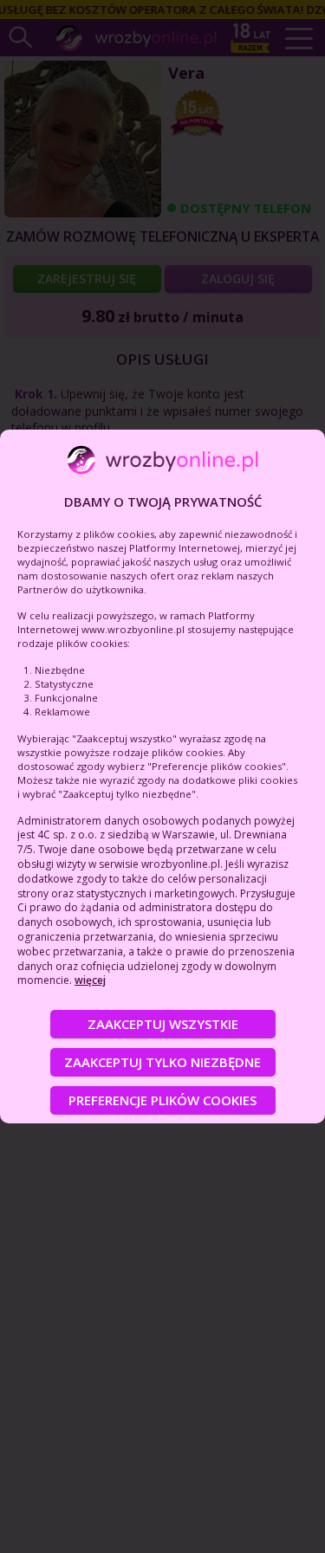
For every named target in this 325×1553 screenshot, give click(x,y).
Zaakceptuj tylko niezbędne (162, 1062)
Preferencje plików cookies (162, 1100)
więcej (90, 980)
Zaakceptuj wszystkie (163, 1023)
